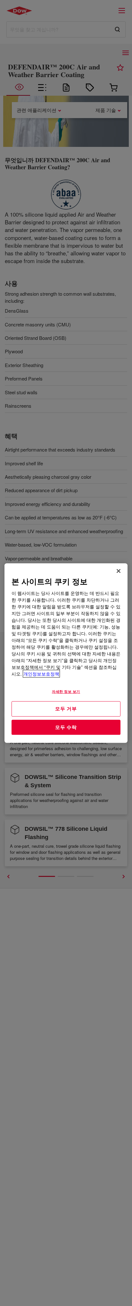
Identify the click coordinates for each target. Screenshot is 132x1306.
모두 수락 (66, 727)
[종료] (118, 571)
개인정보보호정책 (41, 673)
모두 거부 (66, 708)
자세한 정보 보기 (66, 691)
